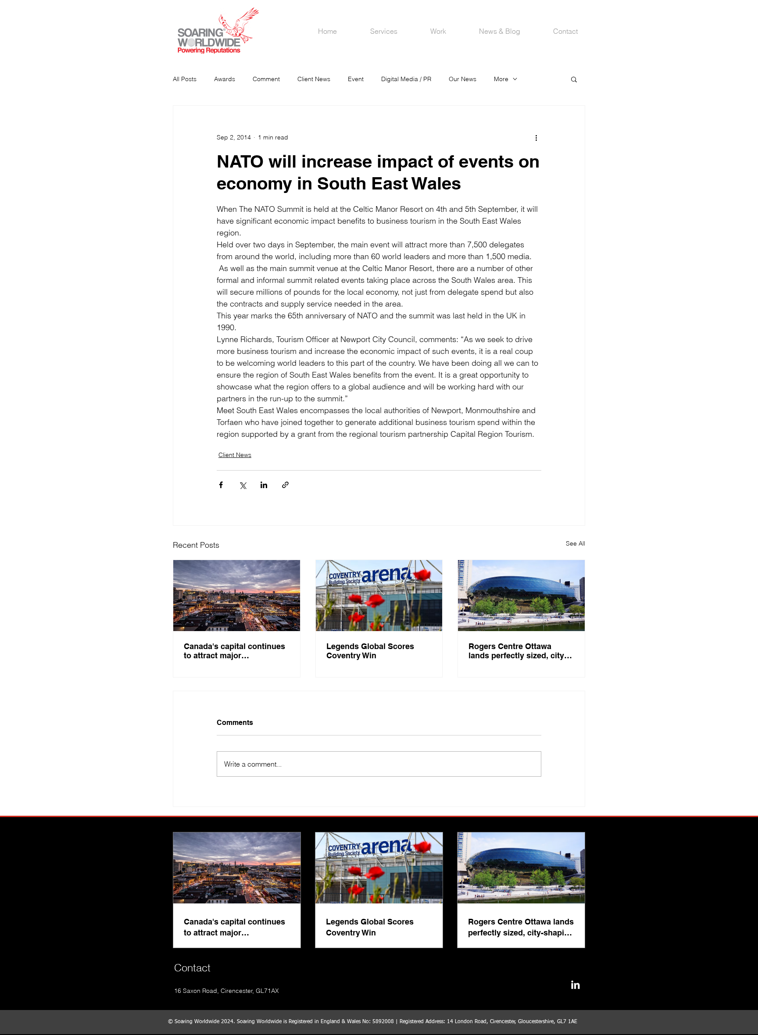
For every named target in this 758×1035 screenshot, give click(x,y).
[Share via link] (285, 485)
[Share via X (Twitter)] (242, 485)
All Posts (185, 79)
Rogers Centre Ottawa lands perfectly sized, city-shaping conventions (517, 651)
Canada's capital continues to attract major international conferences (234, 651)
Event (356, 79)
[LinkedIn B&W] (575, 985)
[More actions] (536, 137)
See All (575, 543)
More (501, 79)
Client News (313, 79)
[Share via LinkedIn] (264, 485)
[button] (574, 78)
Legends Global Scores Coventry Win (370, 651)
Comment (266, 79)
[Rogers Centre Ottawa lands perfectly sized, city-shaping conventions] (521, 595)
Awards (224, 79)
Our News (462, 79)
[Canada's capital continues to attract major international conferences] (236, 595)
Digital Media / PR (406, 79)
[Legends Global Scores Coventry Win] (379, 595)
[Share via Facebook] (221, 485)
